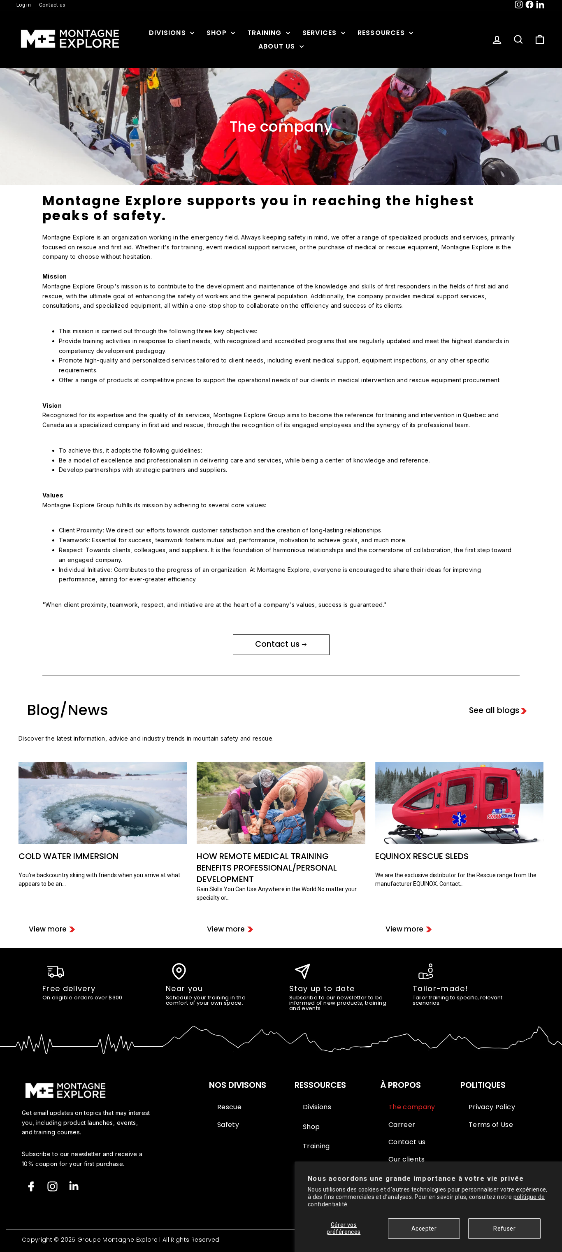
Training (265, 32)
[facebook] (31, 1186)
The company (411, 1107)
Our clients (406, 1159)
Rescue (229, 1107)
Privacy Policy (492, 1107)
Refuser (504, 1228)
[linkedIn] (74, 1186)
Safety (228, 1124)
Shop (218, 32)
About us (277, 46)
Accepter (424, 1228)
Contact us (52, 5)
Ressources (382, 32)
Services (320, 32)
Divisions (168, 32)
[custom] (52, 1186)
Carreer (401, 1124)
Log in (23, 5)
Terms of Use (491, 1124)
